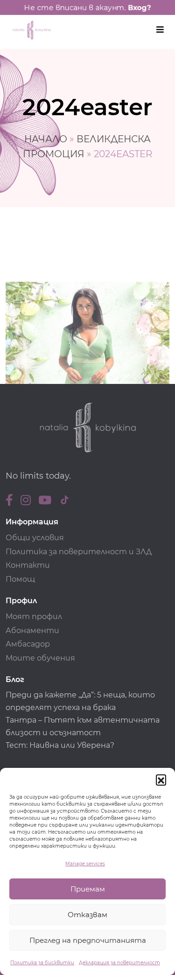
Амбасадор (28, 644)
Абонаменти (32, 630)
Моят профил (34, 616)
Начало (45, 139)
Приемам (87, 888)
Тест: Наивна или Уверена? (61, 745)
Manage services (85, 864)
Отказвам (87, 914)
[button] (161, 779)
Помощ (20, 579)
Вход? (139, 7)
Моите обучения (40, 658)
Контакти (28, 565)
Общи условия (35, 537)
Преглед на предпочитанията (87, 940)
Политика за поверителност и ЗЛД (79, 551)
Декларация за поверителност (119, 963)
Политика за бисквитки (42, 963)
